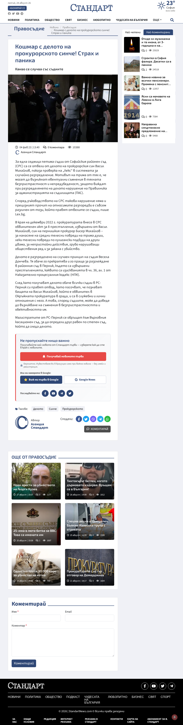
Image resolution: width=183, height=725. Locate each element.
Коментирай (99, 429)
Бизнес (138, 696)
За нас (14, 720)
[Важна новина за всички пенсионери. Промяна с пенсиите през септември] (132, 83)
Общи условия (29, 720)
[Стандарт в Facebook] (45, 393)
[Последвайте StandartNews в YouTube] (17, 13)
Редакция (50, 719)
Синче (53, 409)
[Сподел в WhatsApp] (107, 419)
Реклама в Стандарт (91, 720)
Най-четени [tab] (133, 32)
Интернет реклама (67, 720)
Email (68, 611)
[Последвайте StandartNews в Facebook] (9, 13)
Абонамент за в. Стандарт (157, 720)
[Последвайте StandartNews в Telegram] (22, 13)
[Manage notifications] (174, 717)
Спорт (166, 696)
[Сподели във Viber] (93, 419)
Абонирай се (17, 8)
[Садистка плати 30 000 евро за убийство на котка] (36, 567)
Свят (152, 696)
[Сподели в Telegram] (100, 419)
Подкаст (73, 696)
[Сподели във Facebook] (79, 419)
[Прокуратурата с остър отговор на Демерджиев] (89, 567)
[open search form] (172, 20)
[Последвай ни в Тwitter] (162, 686)
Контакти (116, 719)
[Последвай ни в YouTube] (153, 686)
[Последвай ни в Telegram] (171, 686)
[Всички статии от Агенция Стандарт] (21, 422)
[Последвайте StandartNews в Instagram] (13, 13)
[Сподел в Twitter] (86, 419)
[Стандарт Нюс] (26, 689)
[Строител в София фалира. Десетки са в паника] (132, 64)
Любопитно (117, 696)
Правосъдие (69, 27)
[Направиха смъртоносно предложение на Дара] (132, 130)
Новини (54, 27)
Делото (38, 409)
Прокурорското (72, 409)
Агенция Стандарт (33, 152)
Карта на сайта (132, 720)
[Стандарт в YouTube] (53, 393)
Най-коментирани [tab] (158, 32)
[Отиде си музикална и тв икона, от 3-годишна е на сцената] (132, 45)
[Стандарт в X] (69, 393)
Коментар (19, 625)
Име (15, 611)
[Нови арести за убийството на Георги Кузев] (36, 481)
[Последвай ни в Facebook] (144, 686)
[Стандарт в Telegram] (61, 393)
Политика (33, 696)
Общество (53, 696)
